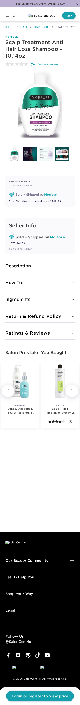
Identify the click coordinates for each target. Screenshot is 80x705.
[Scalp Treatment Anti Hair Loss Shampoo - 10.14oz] (14, 154)
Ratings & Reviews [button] (27, 333)
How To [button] (13, 282)
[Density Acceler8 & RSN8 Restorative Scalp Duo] (20, 381)
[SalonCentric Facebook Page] (8, 655)
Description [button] (18, 265)
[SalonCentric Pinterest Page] (28, 655)
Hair (23, 27)
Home (9, 27)
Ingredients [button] (17, 299)
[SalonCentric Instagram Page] (18, 655)
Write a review (48, 64)
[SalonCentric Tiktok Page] (37, 655)
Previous (8, 391)
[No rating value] (18, 64)
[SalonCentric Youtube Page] (47, 655)
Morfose (11, 36)
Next (77, 5)
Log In (68, 15)
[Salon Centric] (41, 15)
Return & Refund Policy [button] (33, 316)
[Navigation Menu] (7, 15)
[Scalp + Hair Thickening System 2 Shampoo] (60, 381)
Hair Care (41, 27)
